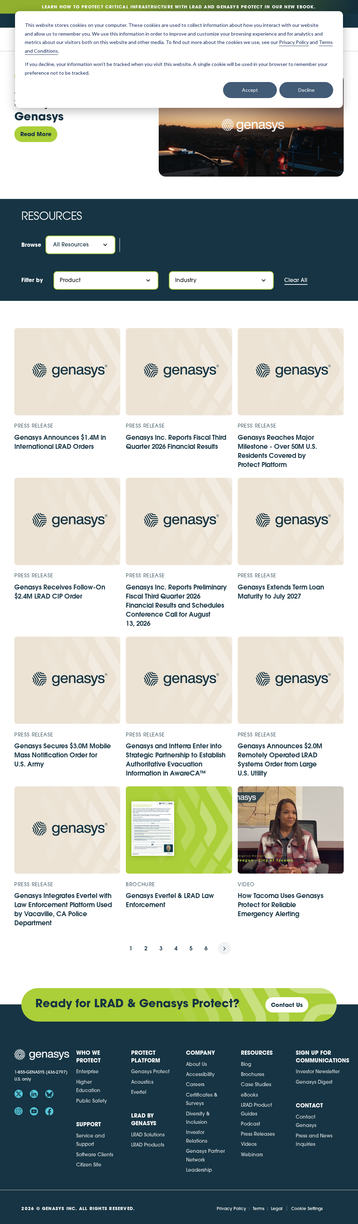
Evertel (138, 1092)
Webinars (252, 1154)
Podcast (250, 1124)
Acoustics (142, 1082)
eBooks (249, 1095)
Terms (258, 1208)
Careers (195, 1084)
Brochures (252, 1074)
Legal (276, 1208)
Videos (249, 1144)
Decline (306, 90)
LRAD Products (147, 1145)
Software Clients (94, 1154)
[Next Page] (232, 948)
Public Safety (91, 1101)
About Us (196, 1064)
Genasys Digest (314, 1082)
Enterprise (87, 1071)
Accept (250, 90)
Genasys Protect (150, 1071)
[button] (80, 245)
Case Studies (256, 1084)
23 (214, 948)
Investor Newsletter (317, 1071)
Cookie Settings (307, 1208)
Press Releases (258, 1134)
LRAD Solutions (148, 1135)
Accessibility (200, 1074)
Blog (246, 1064)
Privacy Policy (231, 1208)
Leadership (199, 1170)
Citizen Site (88, 1165)
